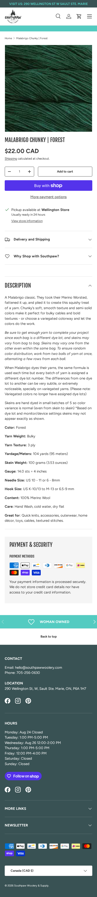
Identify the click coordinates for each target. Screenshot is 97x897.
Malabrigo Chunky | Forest (32, 38)
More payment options (48, 197)
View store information (27, 221)
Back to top (48, 636)
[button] (79, 16)
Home (8, 38)
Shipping (11, 158)
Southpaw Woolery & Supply (31, 885)
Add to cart (65, 171)
